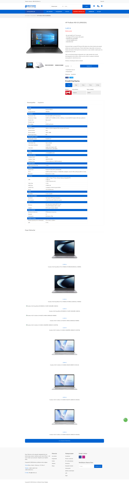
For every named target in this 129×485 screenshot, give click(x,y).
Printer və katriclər (69, 458)
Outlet (67, 11)
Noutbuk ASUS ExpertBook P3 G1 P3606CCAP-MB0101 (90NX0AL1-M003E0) (64, 301)
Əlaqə (99, 11)
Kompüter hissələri (69, 466)
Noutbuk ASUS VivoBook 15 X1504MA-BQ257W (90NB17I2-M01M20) (64, 399)
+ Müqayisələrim (68, 71)
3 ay (76, 85)
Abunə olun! (98, 466)
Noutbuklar (33, 15)
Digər (66, 475)
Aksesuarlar (67, 468)
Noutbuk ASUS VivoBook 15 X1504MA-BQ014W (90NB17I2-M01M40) (64, 434)
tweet (71, 77)
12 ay (97, 85)
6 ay (83, 85)
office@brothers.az (32, 472)
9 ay (90, 85)
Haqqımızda (59, 11)
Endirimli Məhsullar (78, 11)
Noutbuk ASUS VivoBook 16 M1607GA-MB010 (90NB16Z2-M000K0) (64, 320)
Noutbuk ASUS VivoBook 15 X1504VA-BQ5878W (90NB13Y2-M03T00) (64, 330)
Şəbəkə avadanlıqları (69, 470)
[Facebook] (80, 457)
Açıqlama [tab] (41, 102)
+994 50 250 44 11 (36, 1)
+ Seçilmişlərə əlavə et (70, 69)
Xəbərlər (91, 11)
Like (67, 77)
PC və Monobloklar (69, 461)
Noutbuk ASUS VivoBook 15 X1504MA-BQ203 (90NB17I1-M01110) (64, 365)
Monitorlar (67, 463)
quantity (67, 66)
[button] (62, 41)
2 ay (69, 85)
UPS (66, 473)
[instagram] (83, 457)
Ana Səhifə (49, 11)
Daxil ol (102, 1)
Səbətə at (89, 66)
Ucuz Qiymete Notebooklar (64, 440)
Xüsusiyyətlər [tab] (31, 102)
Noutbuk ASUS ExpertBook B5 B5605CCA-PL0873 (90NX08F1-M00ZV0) (64, 311)
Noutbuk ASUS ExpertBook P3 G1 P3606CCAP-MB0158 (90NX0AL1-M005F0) (64, 267)
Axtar (86, 6)
